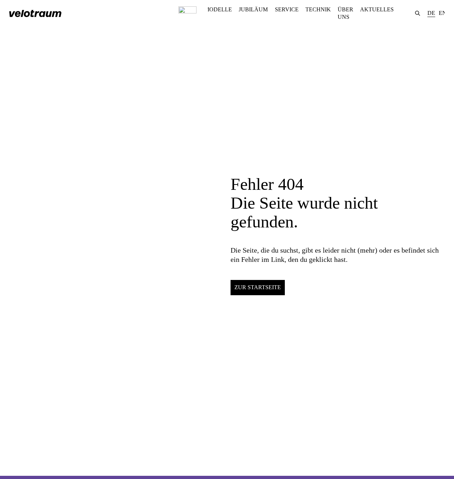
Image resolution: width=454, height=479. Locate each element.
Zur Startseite (257, 287)
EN (443, 13)
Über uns (345, 13)
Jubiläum (253, 9)
